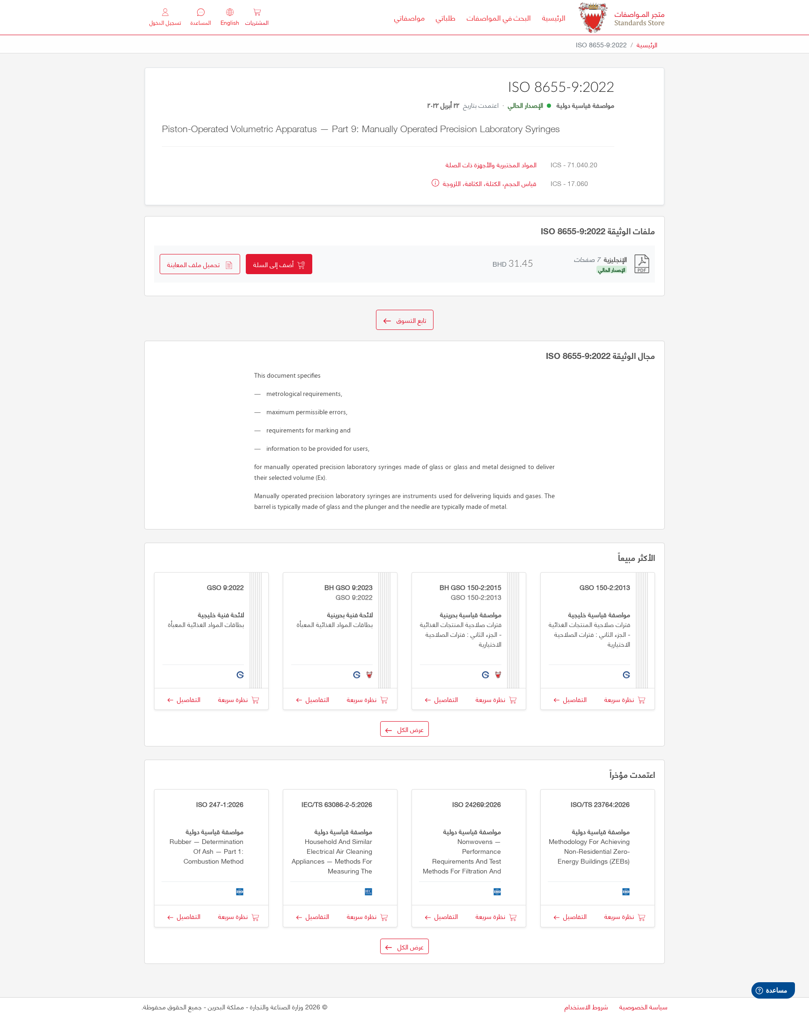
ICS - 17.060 (569, 183)
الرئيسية (551, 17)
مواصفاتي (409, 17)
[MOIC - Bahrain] (621, 17)
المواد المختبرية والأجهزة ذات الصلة (491, 164)
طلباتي (446, 17)
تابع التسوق (408, 320)
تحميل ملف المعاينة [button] (196, 264)
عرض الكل (408, 729)
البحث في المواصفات (496, 17)
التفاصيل (573, 699)
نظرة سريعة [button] (621, 699)
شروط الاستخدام (586, 1006)
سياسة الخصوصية (643, 1006)
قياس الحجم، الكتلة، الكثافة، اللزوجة (489, 183)
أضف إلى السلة (275, 264)
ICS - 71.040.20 (574, 164)
